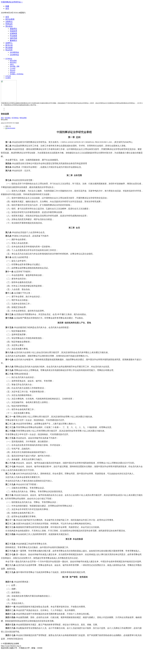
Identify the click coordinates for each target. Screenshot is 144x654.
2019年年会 (14, 52)
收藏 (7, 6)
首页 (7, 8)
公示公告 (8, 76)
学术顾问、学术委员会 (16, 74)
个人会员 (12, 68)
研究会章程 (13, 60)
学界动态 (9, 24)
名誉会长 (12, 72)
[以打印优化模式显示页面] (10, 128)
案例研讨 (13, 40)
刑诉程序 (13, 31)
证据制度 (13, 33)
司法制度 (13, 36)
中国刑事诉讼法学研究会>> (12, 2)
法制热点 (9, 22)
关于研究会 (8, 58)
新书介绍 (9, 45)
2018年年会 (14, 55)
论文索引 (8, 78)
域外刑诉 (13, 38)
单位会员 (12, 70)
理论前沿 (9, 26)
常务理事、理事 (14, 66)
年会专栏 (9, 50)
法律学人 (9, 43)
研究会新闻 (9, 19)
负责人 (12, 64)
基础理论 (13, 29)
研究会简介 (13, 62)
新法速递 (9, 48)
